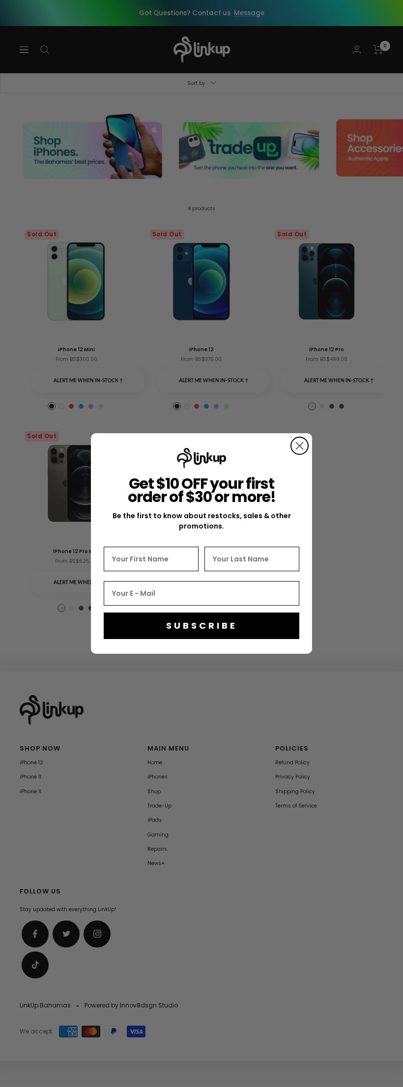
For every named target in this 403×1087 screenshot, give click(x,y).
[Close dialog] (299, 445)
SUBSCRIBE (201, 625)
